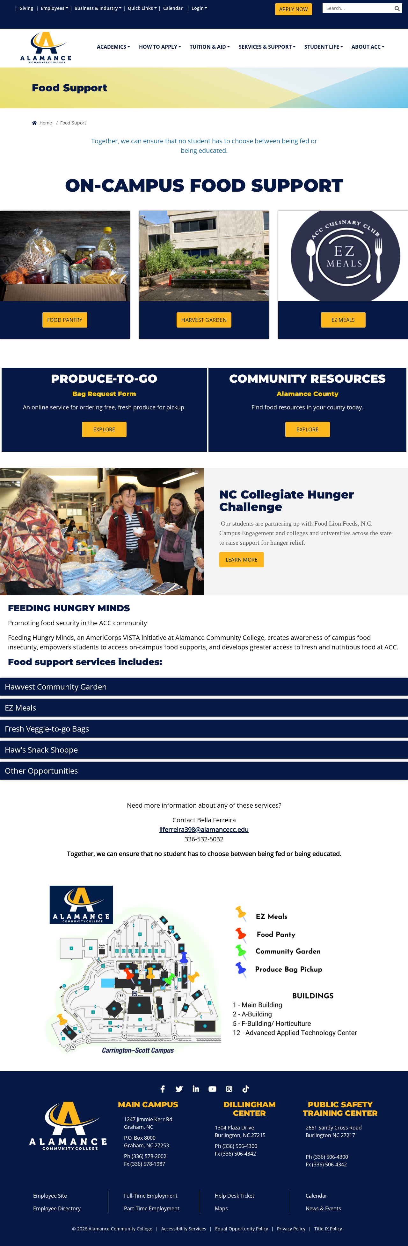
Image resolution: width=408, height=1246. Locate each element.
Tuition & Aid (208, 46)
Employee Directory (57, 1208)
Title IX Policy (328, 1229)
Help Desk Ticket (234, 1195)
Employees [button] (52, 8)
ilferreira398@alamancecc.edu (204, 829)
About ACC (366, 46)
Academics (111, 46)
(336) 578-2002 (149, 1156)
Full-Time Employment (151, 1195)
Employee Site (50, 1195)
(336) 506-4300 (239, 1146)
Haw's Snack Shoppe (41, 749)
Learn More (242, 559)
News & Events (323, 1208)
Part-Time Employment (151, 1208)
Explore (104, 429)
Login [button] (198, 8)
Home (46, 123)
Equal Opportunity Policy (241, 1229)
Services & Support (265, 46)
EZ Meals (343, 319)
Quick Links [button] (140, 8)
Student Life (321, 46)
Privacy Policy (291, 1229)
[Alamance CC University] (76, 47)
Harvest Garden (204, 319)
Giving (26, 8)
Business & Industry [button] (96, 8)
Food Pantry (65, 319)
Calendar (174, 8)
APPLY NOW (293, 9)
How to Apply (158, 46)
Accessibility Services (183, 1229)
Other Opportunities (41, 770)
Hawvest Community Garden (56, 686)
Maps (221, 1208)
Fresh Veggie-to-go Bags (47, 728)
